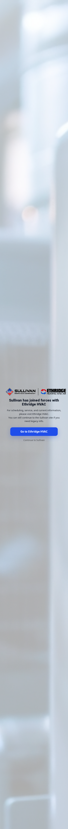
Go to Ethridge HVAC (34, 431)
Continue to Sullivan (34, 440)
